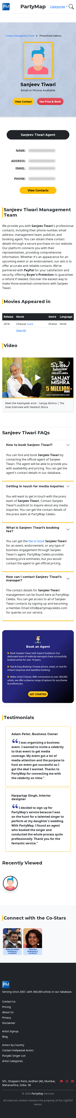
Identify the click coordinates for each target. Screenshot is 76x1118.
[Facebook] (72, 1081)
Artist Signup (10, 1031)
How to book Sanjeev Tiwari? (29, 445)
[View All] (21, 330)
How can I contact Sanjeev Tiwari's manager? (34, 578)
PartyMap (33, 7)
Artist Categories (12, 1061)
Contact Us (8, 1001)
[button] (70, 6)
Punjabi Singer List (13, 1055)
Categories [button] (57, 7)
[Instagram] (67, 1081)
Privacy (6, 1017)
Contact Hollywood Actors (18, 1050)
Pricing (6, 1007)
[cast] (30, 324)
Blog (5, 1036)
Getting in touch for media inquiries (35, 486)
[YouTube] (61, 1081)
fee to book (36, 541)
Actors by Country (13, 1045)
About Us (7, 1012)
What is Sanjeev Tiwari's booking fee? (32, 529)
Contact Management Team (20, 35)
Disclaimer (8, 1023)
